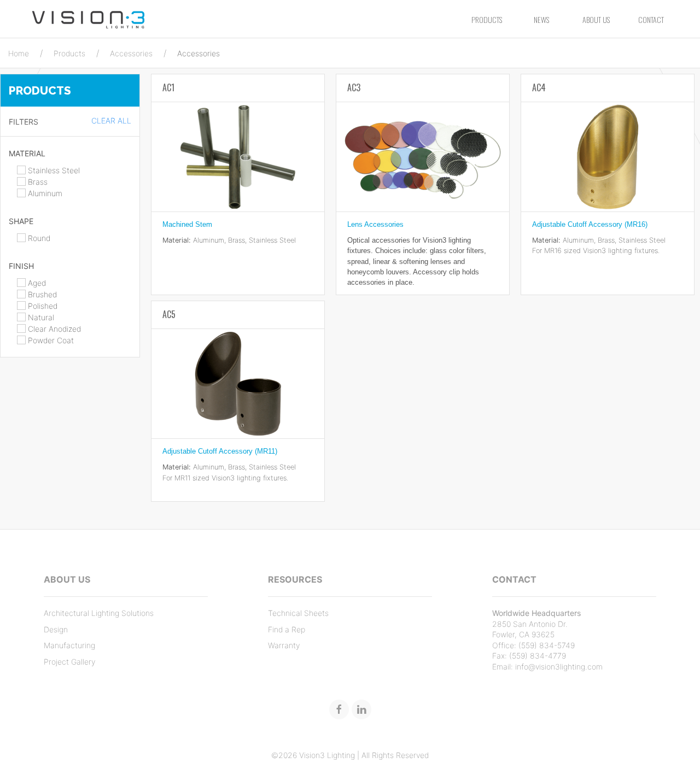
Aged (36, 282)
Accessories (131, 53)
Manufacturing (69, 645)
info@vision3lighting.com (559, 666)
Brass (37, 181)
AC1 (168, 87)
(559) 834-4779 (537, 655)
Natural (40, 317)
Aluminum (44, 193)
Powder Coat (50, 340)
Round (38, 238)
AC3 (353, 87)
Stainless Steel (53, 170)
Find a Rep (286, 629)
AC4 (539, 87)
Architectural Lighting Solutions (99, 613)
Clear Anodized (53, 328)
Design (56, 629)
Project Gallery (69, 661)
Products (486, 19)
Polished (41, 305)
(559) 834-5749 (546, 645)
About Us (596, 19)
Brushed (41, 294)
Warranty (284, 645)
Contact (651, 19)
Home (18, 53)
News (541, 19)
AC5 (169, 314)
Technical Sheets (298, 613)
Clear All (111, 120)
